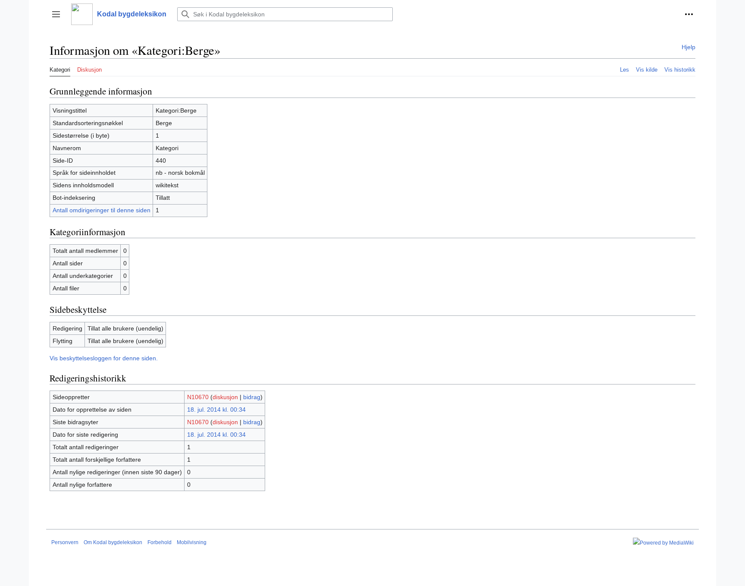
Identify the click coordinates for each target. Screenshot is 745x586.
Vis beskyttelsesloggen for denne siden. (104, 358)
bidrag (251, 397)
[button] (56, 14)
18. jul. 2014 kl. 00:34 (216, 409)
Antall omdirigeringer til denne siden (101, 210)
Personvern (64, 542)
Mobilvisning (192, 542)
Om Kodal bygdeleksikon (113, 542)
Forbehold (159, 542)
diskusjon (225, 397)
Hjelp (688, 47)
